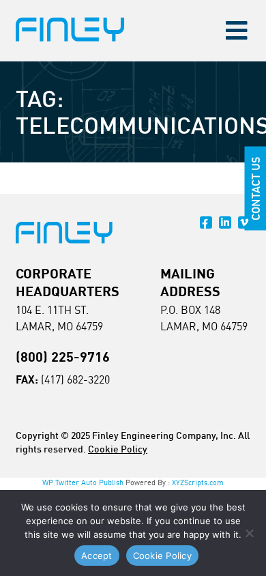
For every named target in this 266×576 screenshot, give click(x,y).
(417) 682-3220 (75, 379)
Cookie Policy (117, 449)
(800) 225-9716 (63, 356)
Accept (97, 555)
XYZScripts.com (198, 482)
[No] (249, 533)
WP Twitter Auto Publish (82, 482)
